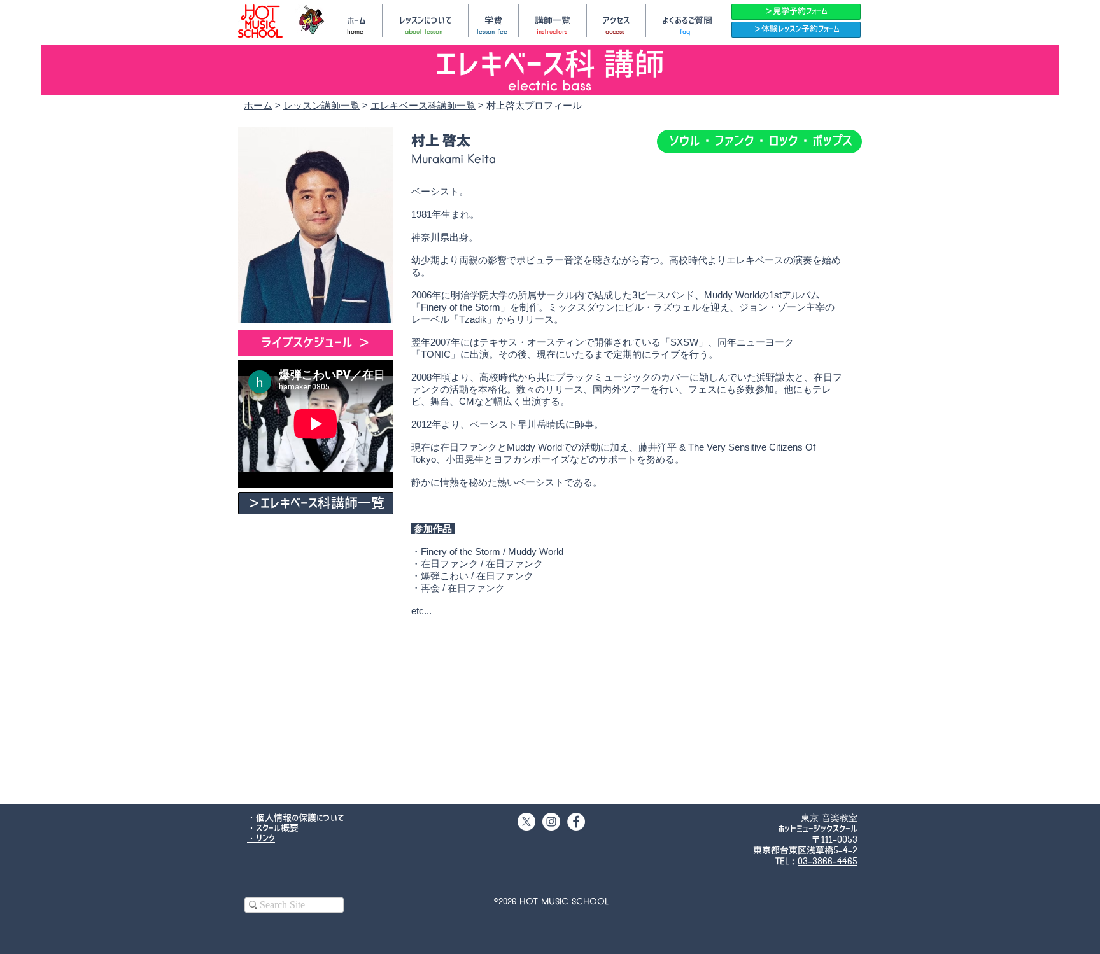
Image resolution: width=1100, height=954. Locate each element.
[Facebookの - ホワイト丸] (576, 822)
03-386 (813, 861)
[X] (526, 822)
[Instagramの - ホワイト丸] (551, 822)
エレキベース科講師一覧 (423, 105)
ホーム (258, 105)
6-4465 (842, 861)
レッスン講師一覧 (321, 105)
